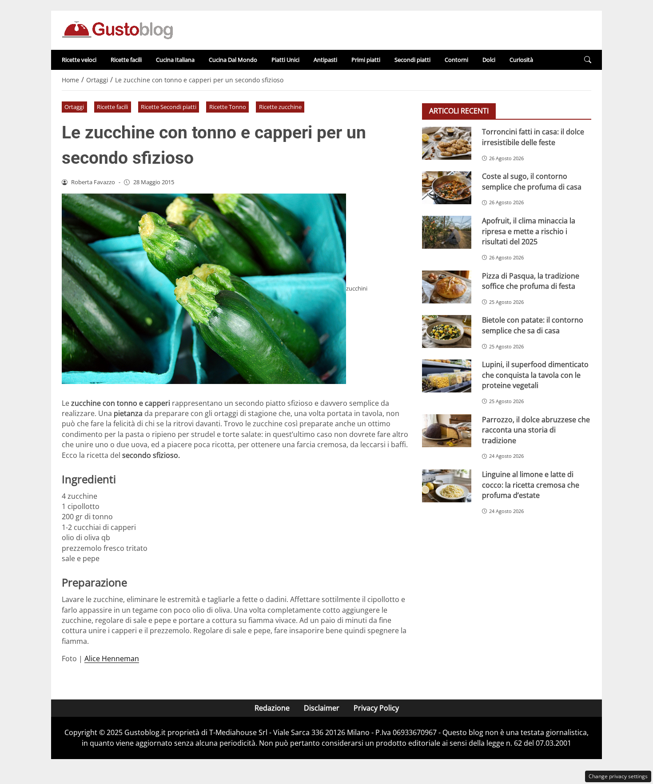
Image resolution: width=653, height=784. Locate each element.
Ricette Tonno (227, 107)
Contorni (456, 60)
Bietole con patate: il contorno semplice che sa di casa (532, 325)
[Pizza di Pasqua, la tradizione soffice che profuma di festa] (446, 287)
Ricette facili (126, 60)
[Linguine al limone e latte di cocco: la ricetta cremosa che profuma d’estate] (446, 485)
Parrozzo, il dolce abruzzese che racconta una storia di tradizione (536, 429)
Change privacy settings (618, 776)
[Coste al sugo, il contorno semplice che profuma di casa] (446, 187)
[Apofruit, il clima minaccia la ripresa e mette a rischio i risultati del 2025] (446, 232)
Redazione (272, 708)
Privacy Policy (376, 708)
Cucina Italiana (175, 60)
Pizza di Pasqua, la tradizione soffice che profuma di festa (530, 281)
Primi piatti (365, 60)
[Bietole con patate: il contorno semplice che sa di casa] (446, 331)
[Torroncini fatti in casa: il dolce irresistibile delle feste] (446, 143)
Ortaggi (74, 107)
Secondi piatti (412, 60)
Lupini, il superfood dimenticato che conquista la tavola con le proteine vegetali (535, 375)
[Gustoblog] (117, 29)
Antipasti (325, 60)
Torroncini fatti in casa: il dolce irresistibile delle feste (533, 137)
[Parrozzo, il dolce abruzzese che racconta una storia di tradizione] (446, 430)
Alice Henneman (111, 658)
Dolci (488, 60)
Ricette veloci (79, 60)
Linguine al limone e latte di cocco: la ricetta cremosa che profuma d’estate (530, 484)
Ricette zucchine (280, 107)
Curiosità (521, 60)
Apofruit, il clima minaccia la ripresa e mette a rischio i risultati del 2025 (528, 231)
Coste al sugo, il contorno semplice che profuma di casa (531, 181)
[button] (587, 60)
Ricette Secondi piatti (168, 107)
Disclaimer (321, 708)
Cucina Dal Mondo (233, 60)
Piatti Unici (285, 60)
